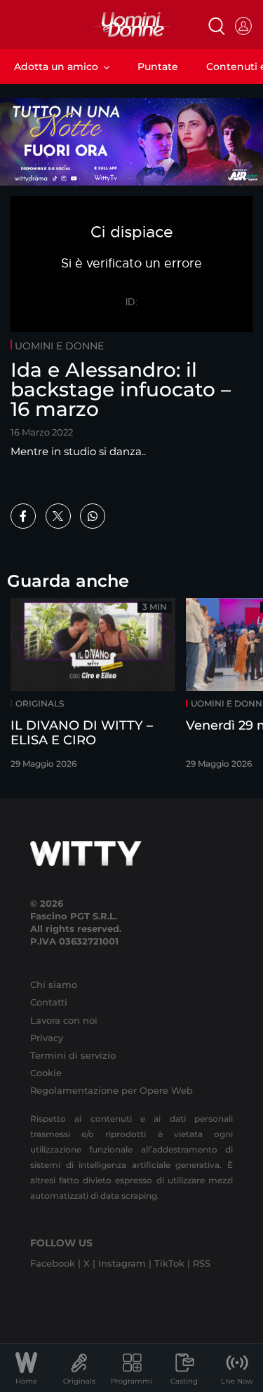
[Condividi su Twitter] (58, 516)
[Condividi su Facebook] (23, 516)
